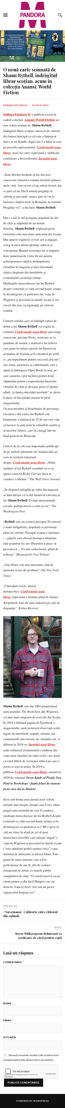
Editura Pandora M (17, 114)
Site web (9, 1037)
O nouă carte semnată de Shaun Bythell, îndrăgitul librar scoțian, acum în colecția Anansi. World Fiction (30, 81)
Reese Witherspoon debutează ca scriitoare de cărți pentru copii (38, 935)
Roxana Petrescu (15, 105)
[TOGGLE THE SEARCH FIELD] (59, 15)
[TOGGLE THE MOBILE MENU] (5, 15)
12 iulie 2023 (40, 105)
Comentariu (13, 962)
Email (8, 1020)
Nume (8, 1003)
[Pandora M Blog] (32, 15)
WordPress (41, 1101)
